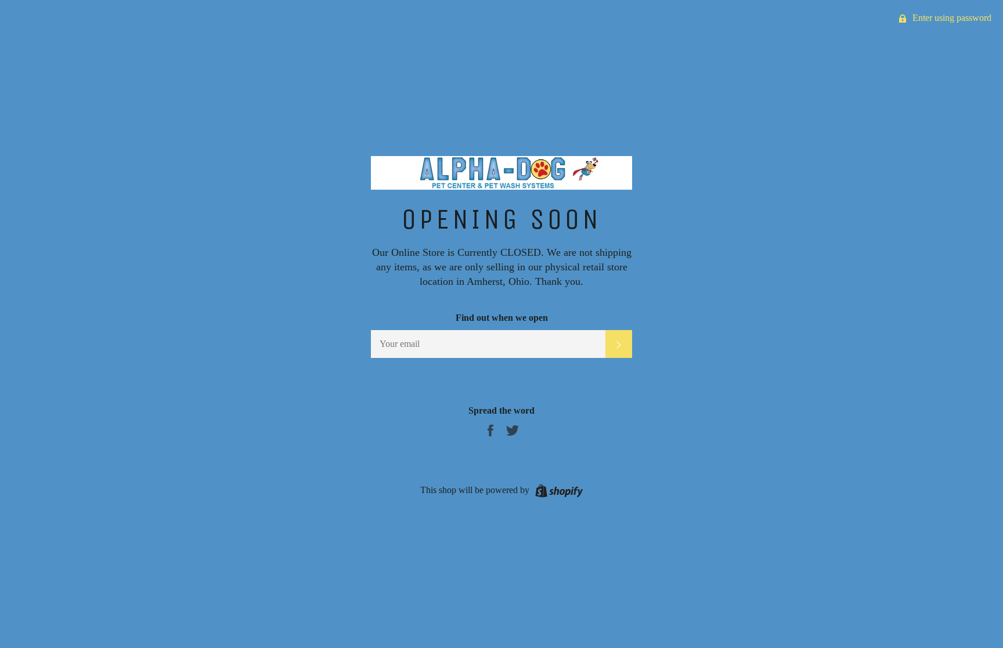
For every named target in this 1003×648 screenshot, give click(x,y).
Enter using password (950, 18)
